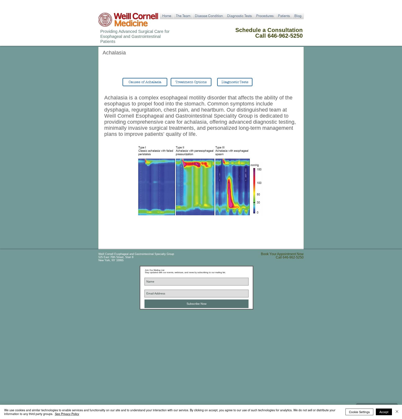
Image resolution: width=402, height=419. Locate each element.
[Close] (396, 412)
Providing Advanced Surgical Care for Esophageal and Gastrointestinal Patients (135, 36)
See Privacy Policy (67, 414)
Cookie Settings (359, 412)
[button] (209, 16)
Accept (383, 412)
